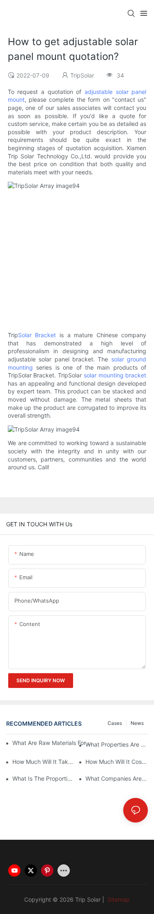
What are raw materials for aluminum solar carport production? (53, 742)
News (137, 723)
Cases (115, 723)
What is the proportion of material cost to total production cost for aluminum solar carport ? (43, 778)
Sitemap (118, 899)
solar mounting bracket (115, 375)
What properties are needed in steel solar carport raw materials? (116, 744)
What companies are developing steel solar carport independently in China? (116, 778)
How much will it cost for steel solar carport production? (116, 761)
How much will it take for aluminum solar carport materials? (43, 761)
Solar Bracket (37, 334)
